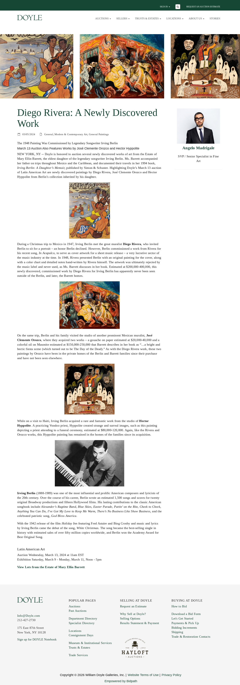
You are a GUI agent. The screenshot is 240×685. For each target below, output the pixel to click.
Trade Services (78, 655)
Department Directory (83, 618)
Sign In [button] (164, 6)
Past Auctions (77, 610)
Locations (75, 631)
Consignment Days (81, 635)
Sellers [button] (122, 18)
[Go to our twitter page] (28, 661)
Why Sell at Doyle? (133, 614)
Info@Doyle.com (28, 615)
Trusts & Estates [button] (147, 18)
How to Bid (179, 606)
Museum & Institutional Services (90, 643)
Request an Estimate (133, 606)
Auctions (74, 606)
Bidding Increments (184, 627)
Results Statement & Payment (139, 623)
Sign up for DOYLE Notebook (37, 639)
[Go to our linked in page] (35, 661)
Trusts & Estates (79, 647)
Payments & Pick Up (185, 623)
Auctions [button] (102, 18)
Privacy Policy (171, 675)
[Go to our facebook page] (20, 661)
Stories (215, 18)
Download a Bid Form (186, 614)
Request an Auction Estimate (203, 6)
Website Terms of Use (143, 675)
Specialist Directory (82, 623)
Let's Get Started (182, 618)
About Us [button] (196, 18)
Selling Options (130, 618)
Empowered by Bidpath (121, 681)
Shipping (177, 632)
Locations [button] (174, 18)
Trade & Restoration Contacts (190, 636)
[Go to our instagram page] (43, 661)
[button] (178, 7)
